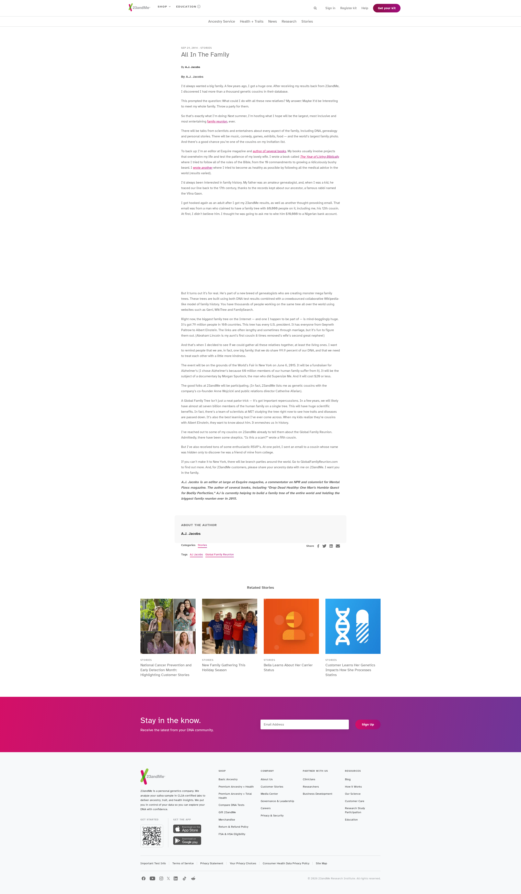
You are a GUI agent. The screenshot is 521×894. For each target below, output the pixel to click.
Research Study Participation (355, 810)
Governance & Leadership (277, 801)
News (272, 21)
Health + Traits (251, 21)
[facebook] (318, 546)
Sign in (330, 8)
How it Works (353, 786)
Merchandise (227, 819)
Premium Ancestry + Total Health (235, 796)
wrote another (202, 168)
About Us (267, 779)
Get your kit (387, 8)
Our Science (353, 794)
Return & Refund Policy (233, 826)
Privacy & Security (272, 815)
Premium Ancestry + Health (236, 786)
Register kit (348, 8)
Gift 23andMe (227, 812)
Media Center (269, 794)
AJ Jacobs (196, 554)
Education (186, 6)
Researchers (311, 786)
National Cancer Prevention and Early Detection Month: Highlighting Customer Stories (166, 670)
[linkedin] (331, 546)
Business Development (317, 794)
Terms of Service (183, 863)
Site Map (321, 863)
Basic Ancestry (228, 779)
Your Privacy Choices (243, 863)
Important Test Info (153, 863)
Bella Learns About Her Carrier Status (288, 667)
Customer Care (354, 801)
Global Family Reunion (219, 554)
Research (289, 21)
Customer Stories (272, 786)
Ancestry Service (221, 21)
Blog (348, 779)
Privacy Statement (211, 863)
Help (364, 8)
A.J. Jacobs (192, 67)
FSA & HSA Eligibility (232, 834)
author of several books (269, 151)
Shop (162, 6)
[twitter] (324, 546)
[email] (338, 546)
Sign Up (368, 724)
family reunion (217, 121)
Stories (307, 21)
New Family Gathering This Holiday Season (223, 667)
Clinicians (309, 779)
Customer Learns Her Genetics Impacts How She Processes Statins (350, 670)
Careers (266, 808)
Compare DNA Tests (231, 805)
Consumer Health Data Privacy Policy (286, 863)
